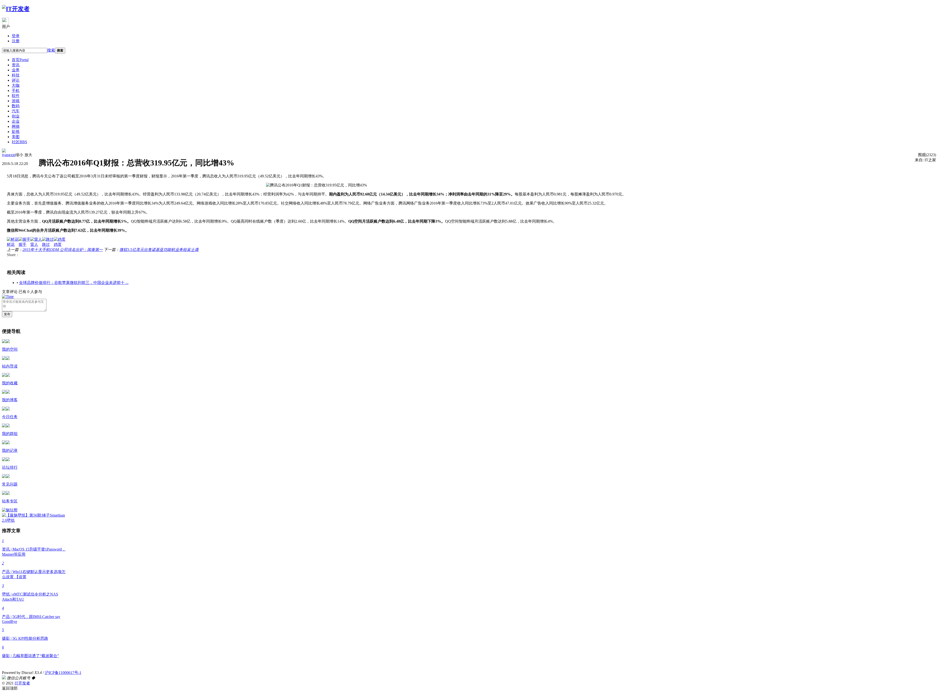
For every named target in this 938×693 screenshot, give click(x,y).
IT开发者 (22, 683)
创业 (16, 116)
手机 (16, 90)
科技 (16, 75)
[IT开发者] (16, 9)
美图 (16, 137)
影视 (16, 132)
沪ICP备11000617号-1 (63, 673)
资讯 (16, 65)
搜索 (51, 50)
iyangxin (8, 155)
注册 (16, 41)
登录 (16, 36)
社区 (19, 142)
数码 (16, 106)
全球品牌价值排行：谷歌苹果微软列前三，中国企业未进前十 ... (73, 283)
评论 (16, 80)
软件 (16, 96)
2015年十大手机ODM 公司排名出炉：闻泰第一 (62, 250)
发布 (7, 314)
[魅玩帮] (10, 510)
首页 (20, 60)
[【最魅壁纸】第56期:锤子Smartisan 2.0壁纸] (35, 520)
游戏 (16, 101)
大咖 (16, 85)
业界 (16, 70)
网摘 (16, 126)
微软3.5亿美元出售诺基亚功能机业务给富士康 (159, 250)
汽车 (16, 111)
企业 (16, 121)
